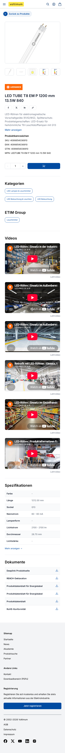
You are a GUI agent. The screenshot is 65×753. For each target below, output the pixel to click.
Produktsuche (10, 653)
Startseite (8, 639)
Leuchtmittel (12, 220)
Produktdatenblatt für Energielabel (25, 586)
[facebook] (5, 741)
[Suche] (47, 4)
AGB (6, 724)
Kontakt (7, 674)
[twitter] (13, 741)
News (6, 644)
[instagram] (34, 741)
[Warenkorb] (60, 4)
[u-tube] (20, 741)
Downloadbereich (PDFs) (16, 679)
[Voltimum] (16, 4)
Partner (7, 658)
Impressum (9, 734)
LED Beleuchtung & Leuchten (19, 199)
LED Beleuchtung (44, 199)
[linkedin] (27, 741)
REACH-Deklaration (17, 578)
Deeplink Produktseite (18, 570)
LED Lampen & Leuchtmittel (19, 191)
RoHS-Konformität (16, 609)
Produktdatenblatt (16, 601)
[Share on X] (16, 107)
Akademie (9, 649)
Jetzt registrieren (33, 705)
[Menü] (4, 4)
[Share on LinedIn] (24, 107)
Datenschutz (10, 729)
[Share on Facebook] (8, 107)
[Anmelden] (54, 4)
